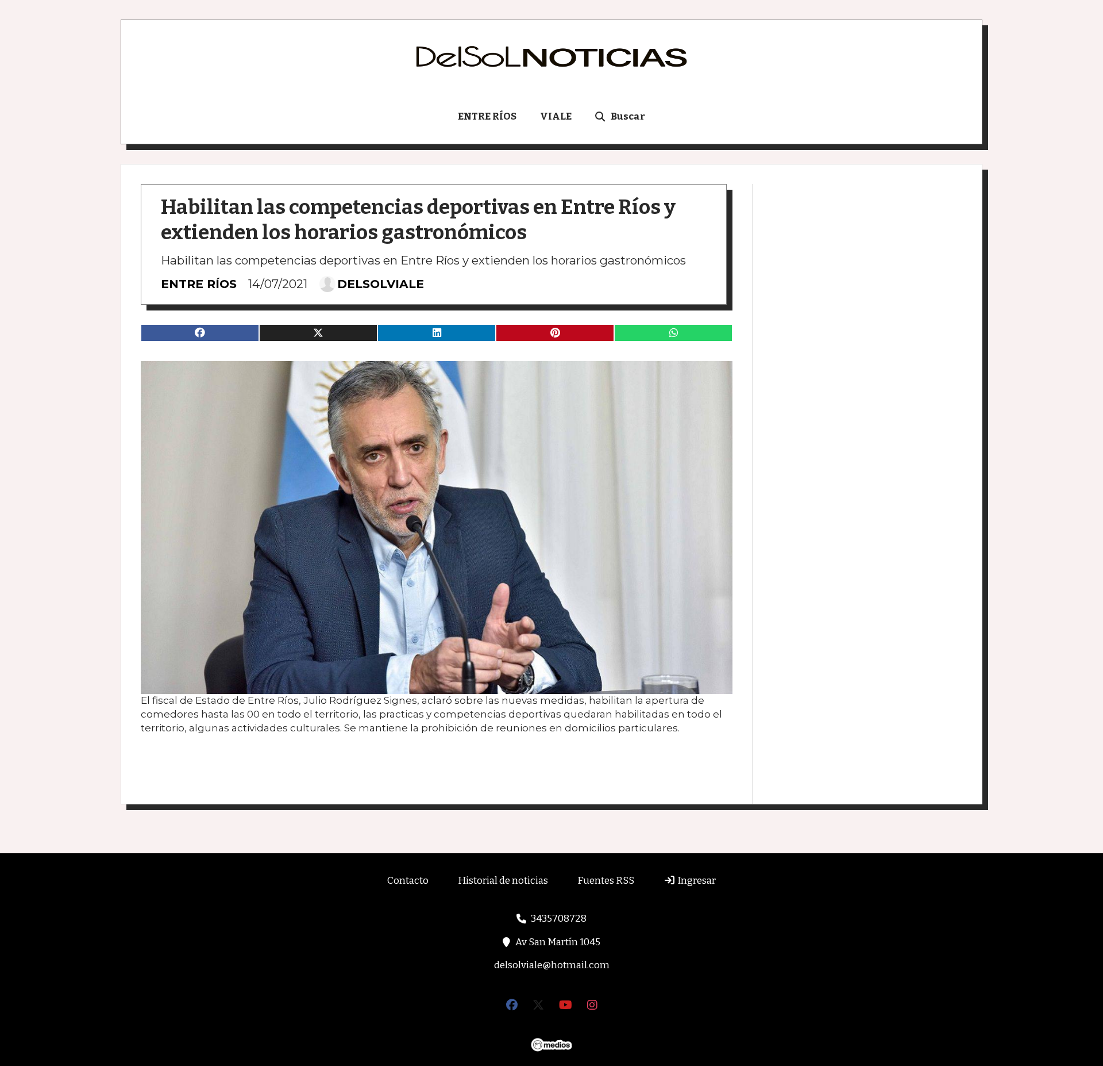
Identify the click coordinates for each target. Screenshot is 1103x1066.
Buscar (628, 116)
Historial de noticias (503, 881)
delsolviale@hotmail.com (552, 965)
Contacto (408, 881)
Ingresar (696, 881)
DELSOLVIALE (380, 284)
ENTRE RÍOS (487, 116)
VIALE (556, 116)
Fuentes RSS (605, 881)
